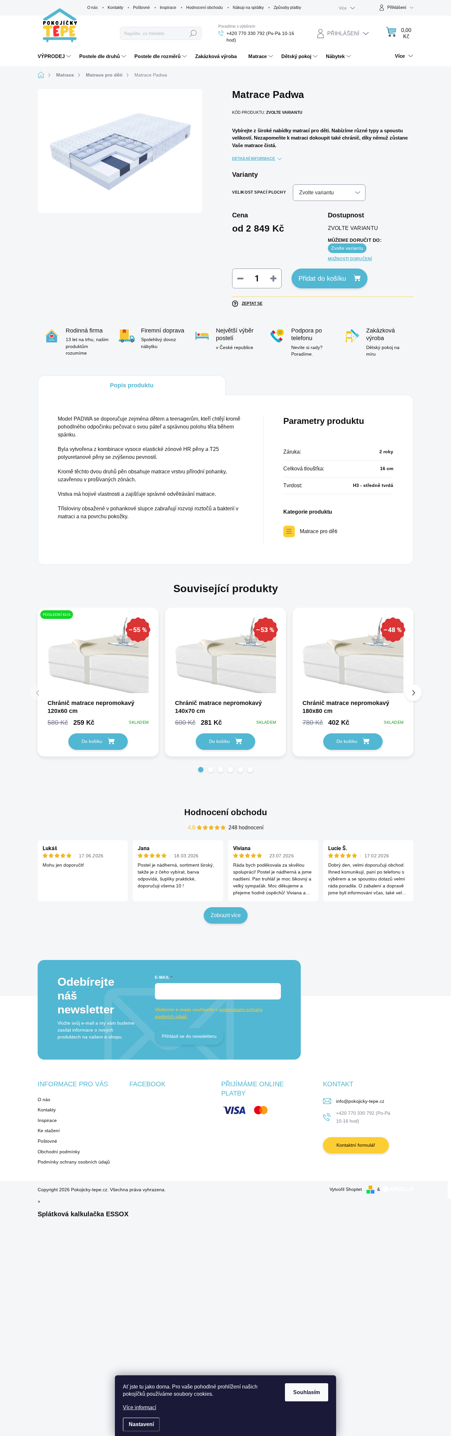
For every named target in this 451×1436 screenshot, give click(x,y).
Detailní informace (253, 158)
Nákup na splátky (248, 7)
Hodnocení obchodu (204, 7)
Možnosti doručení (350, 259)
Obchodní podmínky (59, 1151)
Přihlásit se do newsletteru (189, 1036)
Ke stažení (49, 1130)
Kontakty (115, 7)
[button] (201, 769)
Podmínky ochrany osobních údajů (74, 1162)
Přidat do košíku (322, 278)
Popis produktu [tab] (132, 385)
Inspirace (168, 7)
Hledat (193, 33)
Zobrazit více (226, 915)
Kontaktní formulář (355, 1145)
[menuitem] (55, 56)
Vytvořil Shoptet (346, 1189)
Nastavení (141, 1424)
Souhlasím (306, 1392)
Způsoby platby (287, 7)
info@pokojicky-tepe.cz (360, 1101)
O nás (92, 7)
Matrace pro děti (318, 531)
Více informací (139, 1407)
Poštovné (141, 7)
